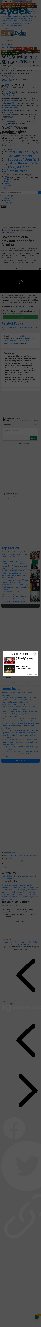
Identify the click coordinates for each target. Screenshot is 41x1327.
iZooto (35, 674)
